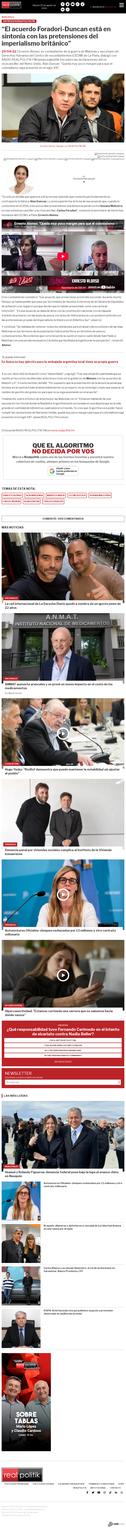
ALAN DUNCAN (31, 501)
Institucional (98, 1488)
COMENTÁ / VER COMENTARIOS (63, 518)
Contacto (115, 1488)
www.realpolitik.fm (62, 430)
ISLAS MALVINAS (34, 495)
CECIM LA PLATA (77, 495)
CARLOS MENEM (11, 501)
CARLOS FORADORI (53, 501)
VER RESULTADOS (63, 1062)
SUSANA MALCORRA (100, 495)
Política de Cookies (43, 1484)
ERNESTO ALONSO (12, 495)
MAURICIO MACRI (56, 495)
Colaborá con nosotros (71, 1484)
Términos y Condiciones (101, 1484)
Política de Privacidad (16, 1484)
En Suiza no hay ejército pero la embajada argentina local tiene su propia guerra (60, 361)
